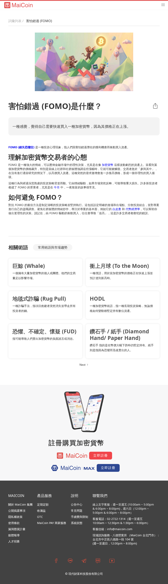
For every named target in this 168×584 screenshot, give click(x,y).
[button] (163, 5)
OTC (40, 517)
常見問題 (76, 511)
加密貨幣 (107, 165)
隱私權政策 (15, 517)
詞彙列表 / (16, 21)
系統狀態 (76, 523)
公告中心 (76, 504)
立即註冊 (100, 455)
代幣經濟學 (133, 209)
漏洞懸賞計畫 (16, 529)
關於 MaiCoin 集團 (20, 504)
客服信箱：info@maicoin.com (112, 529)
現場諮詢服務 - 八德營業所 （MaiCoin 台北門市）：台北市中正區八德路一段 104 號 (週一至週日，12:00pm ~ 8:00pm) (126, 539)
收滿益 (41, 511)
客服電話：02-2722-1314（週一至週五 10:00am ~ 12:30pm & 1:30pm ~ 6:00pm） (121, 521)
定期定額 (43, 504)
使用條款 (14, 523)
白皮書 (116, 209)
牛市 (57, 187)
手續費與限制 (79, 517)
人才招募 (14, 541)
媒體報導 (14, 535)
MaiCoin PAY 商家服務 (51, 523)
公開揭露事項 (16, 510)
